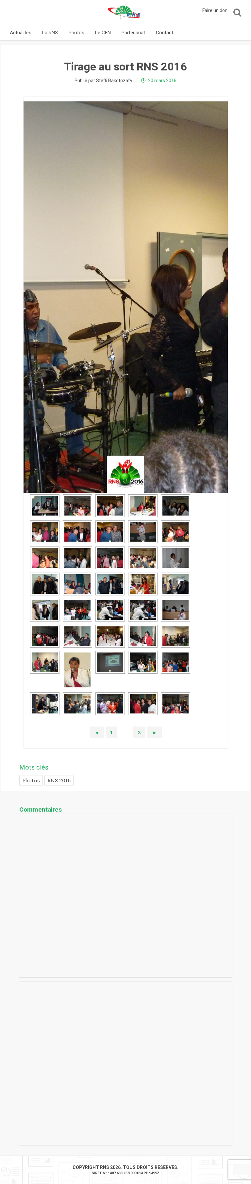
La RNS (50, 33)
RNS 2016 (59, 780)
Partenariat (133, 33)
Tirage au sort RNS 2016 (125, 66)
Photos (76, 33)
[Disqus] (125, 895)
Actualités (20, 33)
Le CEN (103, 33)
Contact (164, 33)
